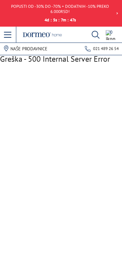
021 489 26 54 (106, 48)
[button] (8, 35)
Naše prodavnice (28, 49)
